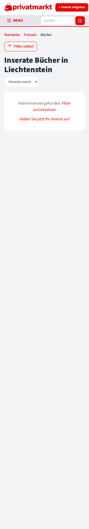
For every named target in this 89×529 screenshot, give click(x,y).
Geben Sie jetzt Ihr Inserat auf (44, 119)
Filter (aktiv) (24, 46)
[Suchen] (80, 20)
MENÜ (18, 20)
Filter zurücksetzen (52, 106)
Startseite (12, 34)
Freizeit (30, 34)
